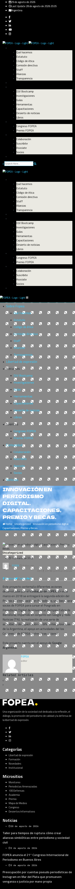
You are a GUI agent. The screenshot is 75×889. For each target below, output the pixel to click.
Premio (13, 799)
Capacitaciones (25, 109)
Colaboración (23, 139)
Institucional (16, 768)
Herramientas (24, 104)
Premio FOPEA (25, 130)
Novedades (15, 764)
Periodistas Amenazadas (23, 786)
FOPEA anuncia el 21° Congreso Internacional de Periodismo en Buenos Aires (36, 857)
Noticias (14, 156)
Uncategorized (22, 524)
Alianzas (21, 74)
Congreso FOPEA (26, 126)
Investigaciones (25, 96)
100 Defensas (16, 791)
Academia (14, 795)
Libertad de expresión (22, 83)
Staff (19, 70)
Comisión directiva (27, 65)
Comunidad (16, 135)
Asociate (21, 148)
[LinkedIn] (28, 578)
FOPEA (25, 656)
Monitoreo (14, 782)
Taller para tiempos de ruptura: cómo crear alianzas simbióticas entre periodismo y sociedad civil (36, 838)
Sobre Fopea (16, 48)
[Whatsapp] (31, 578)
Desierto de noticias (28, 113)
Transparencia (24, 78)
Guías (19, 100)
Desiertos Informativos (22, 811)
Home (8, 524)
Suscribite (22, 143)
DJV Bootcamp (25, 91)
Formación (14, 759)
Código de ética (25, 61)
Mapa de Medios (18, 803)
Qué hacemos (24, 52)
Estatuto (21, 57)
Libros (19, 117)
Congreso (14, 807)
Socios (20, 152)
